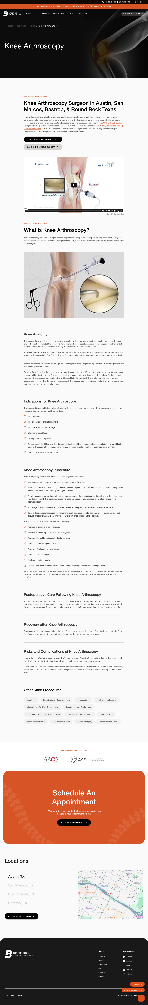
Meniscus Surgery (84, 721)
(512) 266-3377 (124, 2)
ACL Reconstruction (61, 721)
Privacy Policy (9, 995)
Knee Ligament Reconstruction (56, 700)
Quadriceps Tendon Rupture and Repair (43, 714)
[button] (31, 14)
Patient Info (102, 964)
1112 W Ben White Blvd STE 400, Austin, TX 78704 (91, 6)
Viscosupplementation (36, 721)
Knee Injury (31, 700)
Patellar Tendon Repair (108, 721)
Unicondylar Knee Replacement (78, 707)
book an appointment (133, 14)
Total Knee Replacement (106, 700)
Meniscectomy (83, 700)
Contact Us (102, 972)
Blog (100, 968)
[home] (12, 13)
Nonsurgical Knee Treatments (80, 714)
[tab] (37, 877)
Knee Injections (106, 714)
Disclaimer (19, 995)
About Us (101, 956)
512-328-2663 (138, 2)
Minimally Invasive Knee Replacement (42, 707)
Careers (101, 976)
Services (101, 960)
